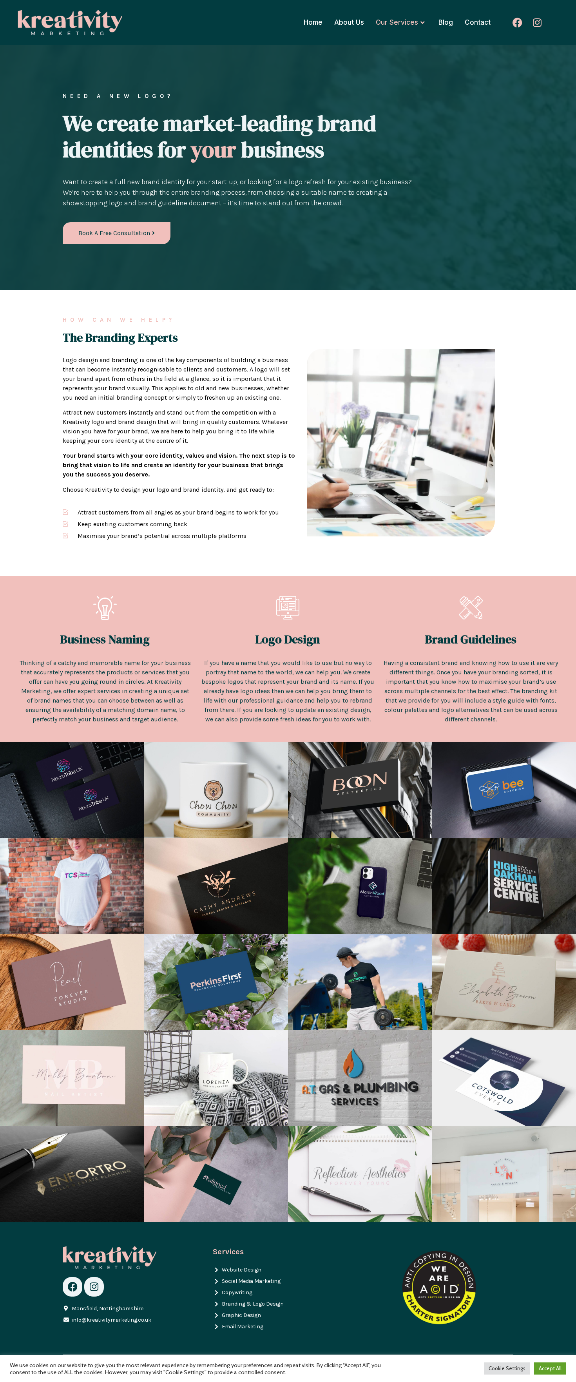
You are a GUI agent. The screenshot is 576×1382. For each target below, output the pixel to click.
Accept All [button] (550, 1368)
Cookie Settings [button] (507, 1368)
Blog (445, 22)
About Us (349, 22)
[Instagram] (537, 22)
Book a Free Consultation (114, 233)
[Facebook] (517, 22)
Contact (478, 22)
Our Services (397, 22)
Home (313, 22)
